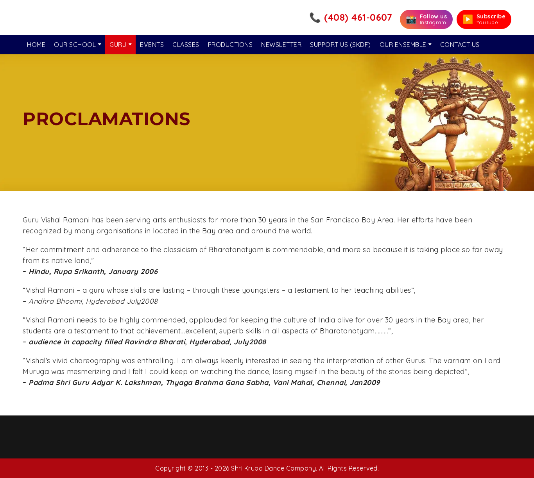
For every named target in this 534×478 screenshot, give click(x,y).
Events (152, 44)
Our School (75, 44)
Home (36, 44)
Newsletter (281, 44)
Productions (230, 44)
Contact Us (460, 44)
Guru (117, 44)
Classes (185, 44)
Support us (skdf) (340, 44)
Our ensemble (403, 44)
